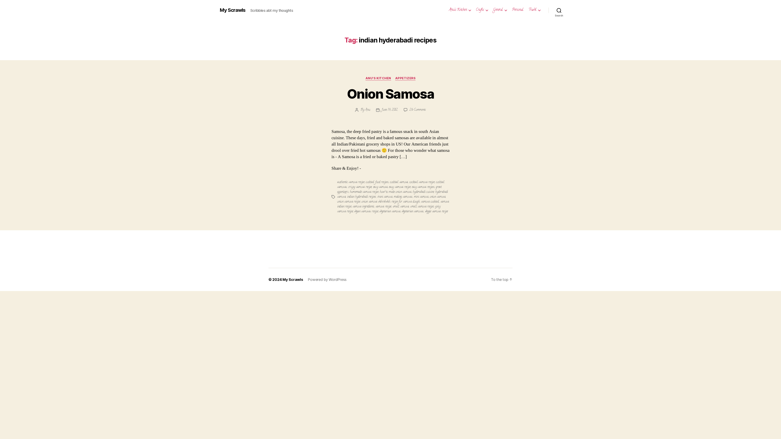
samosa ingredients (363, 206)
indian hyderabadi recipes (361, 197)
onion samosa (438, 197)
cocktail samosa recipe (422, 182)
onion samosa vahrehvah (375, 201)
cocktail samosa (399, 182)
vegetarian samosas (413, 211)
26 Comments (417, 110)
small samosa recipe (422, 206)
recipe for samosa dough (406, 201)
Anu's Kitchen (378, 78)
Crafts (480, 10)
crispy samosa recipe (360, 187)
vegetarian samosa (390, 211)
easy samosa (380, 187)
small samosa (401, 206)
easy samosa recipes (423, 187)
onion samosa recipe (348, 201)
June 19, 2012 (390, 110)
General (498, 10)
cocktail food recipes (377, 182)
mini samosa (421, 197)
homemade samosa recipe (364, 192)
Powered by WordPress (327, 279)
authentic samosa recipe (350, 182)
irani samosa (385, 197)
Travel (532, 10)
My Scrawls (232, 10)
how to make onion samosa (395, 192)
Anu (367, 110)
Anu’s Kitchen (458, 10)
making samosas (403, 197)
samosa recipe (384, 206)
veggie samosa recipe (436, 211)
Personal (517, 10)
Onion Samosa (390, 94)
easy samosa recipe (399, 187)
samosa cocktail (430, 201)
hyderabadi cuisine (423, 192)
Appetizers (405, 78)
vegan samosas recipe (366, 211)
